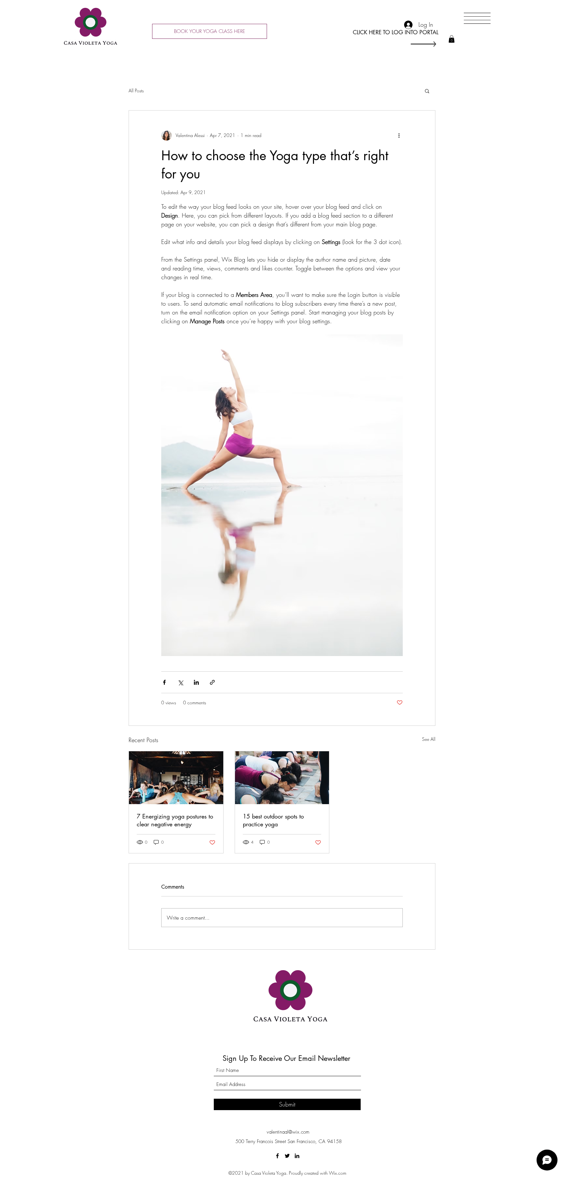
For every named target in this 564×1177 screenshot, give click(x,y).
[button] (451, 39)
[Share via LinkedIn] (196, 682)
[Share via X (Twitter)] (180, 682)
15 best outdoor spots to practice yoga (273, 820)
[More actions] (399, 135)
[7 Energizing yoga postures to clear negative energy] (176, 777)
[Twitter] (287, 1156)
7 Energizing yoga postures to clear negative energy (175, 820)
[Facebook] (277, 1156)
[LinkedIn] (297, 1156)
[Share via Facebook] (164, 682)
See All (428, 739)
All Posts (136, 90)
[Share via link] (212, 682)
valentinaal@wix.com (288, 1132)
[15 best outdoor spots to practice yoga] (282, 777)
